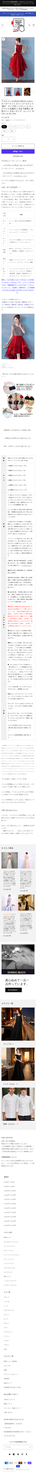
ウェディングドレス (10, 1285)
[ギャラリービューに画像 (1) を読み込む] (9, 92)
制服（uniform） (9, 1124)
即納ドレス (7, 1237)
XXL (4, 131)
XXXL (12, 131)
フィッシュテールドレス (11, 1255)
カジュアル (7, 1044)
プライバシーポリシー (11, 1374)
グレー (6, 1327)
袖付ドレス (7, 1276)
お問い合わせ (8, 1412)
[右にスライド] (34, 92)
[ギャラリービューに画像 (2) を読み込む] (18, 92)
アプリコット (8, 1332)
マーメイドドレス (9, 1246)
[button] (2, 25)
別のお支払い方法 (18, 156)
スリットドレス (9, 1259)
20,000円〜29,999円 (10, 1212)
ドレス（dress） (9, 1084)
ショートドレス (9, 1263)
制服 (5, 1370)
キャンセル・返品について (12, 1408)
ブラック (6, 1297)
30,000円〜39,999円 (10, 1217)
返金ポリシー (8, 1383)
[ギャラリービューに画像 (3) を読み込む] (27, 92)
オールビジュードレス (11, 1242)
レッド (6, 1306)
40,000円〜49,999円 (10, 1221)
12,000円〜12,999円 (10, 1195)
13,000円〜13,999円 (10, 1199)
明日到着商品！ (13, 990)
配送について (8, 1404)
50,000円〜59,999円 (10, 1225)
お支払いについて (9, 1399)
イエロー (6, 1340)
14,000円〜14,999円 (10, 1204)
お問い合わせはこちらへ (9, 810)
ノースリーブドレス (10, 1281)
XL (28, 127)
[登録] (30, 1447)
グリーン (6, 1314)
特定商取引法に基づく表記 (12, 1387)
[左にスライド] (2, 92)
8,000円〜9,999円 (9, 1186)
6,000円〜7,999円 (9, 1182)
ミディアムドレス (9, 1268)
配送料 (7, 120)
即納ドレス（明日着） (11, 1361)
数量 (2, 135)
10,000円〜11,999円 (10, 1191)
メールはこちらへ (26, 565)
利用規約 (6, 1378)
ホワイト (6, 1323)
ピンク (6, 1319)
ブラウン (6, 1345)
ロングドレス (8, 1272)
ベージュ (6, 1336)
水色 (5, 1349)
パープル (6, 1301)
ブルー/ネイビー (9, 1310)
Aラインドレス (8, 1250)
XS (4, 127)
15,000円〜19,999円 (10, 1208)
